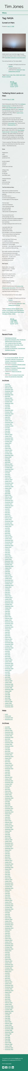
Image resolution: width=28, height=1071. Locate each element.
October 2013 (8, 583)
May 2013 (7, 592)
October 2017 (8, 503)
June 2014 (7, 571)
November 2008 (9, 686)
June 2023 (7, 417)
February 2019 (8, 479)
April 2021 (7, 446)
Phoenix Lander (13, 312)
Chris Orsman (14, 131)
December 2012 (9, 601)
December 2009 (9, 663)
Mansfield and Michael (10, 338)
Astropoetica (11, 123)
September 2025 (9, 394)
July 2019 (7, 472)
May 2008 (7, 696)
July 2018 (7, 490)
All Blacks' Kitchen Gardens (13, 308)
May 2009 (7, 675)
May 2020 (7, 460)
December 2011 (9, 621)
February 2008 (8, 701)
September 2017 (9, 505)
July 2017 (7, 509)
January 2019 (8, 481)
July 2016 (7, 528)
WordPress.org (9, 719)
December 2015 (9, 540)
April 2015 (7, 554)
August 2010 (8, 649)
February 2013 (8, 597)
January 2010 (8, 661)
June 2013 (7, 590)
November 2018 (9, 483)
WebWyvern (17, 1058)
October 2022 (8, 424)
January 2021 (8, 451)
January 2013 (8, 599)
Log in (6, 714)
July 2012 (7, 609)
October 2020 (8, 453)
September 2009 (9, 668)
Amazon (10, 66)
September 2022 (9, 425)
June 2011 (7, 632)
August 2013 (8, 587)
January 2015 (8, 559)
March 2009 (8, 679)
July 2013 (7, 588)
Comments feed (9, 717)
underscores (12, 1060)
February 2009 (8, 680)
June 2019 (7, 474)
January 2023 (8, 420)
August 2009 (8, 670)
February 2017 (8, 517)
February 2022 (8, 434)
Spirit (21, 75)
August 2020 (8, 457)
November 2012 (9, 602)
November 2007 (9, 706)
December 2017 (9, 500)
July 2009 (7, 672)
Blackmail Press (12, 124)
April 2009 (7, 677)
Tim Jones (14, 6)
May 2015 (7, 552)
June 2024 (7, 406)
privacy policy (8, 1063)
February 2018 (8, 497)
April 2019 (7, 476)
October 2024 (8, 401)
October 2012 (8, 604)
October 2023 (8, 412)
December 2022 (9, 422)
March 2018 (8, 495)
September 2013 (9, 585)
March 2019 (8, 477)
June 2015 (7, 550)
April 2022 (7, 432)
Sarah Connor (20, 112)
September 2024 (9, 403)
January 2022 (8, 436)
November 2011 (9, 623)
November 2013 (9, 581)
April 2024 (7, 408)
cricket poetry (10, 310)
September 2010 (9, 647)
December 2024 (9, 399)
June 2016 (7, 529)
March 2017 (8, 516)
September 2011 (9, 627)
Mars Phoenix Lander (11, 107)
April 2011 (7, 635)
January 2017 (8, 519)
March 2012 (8, 616)
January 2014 (8, 578)
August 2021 (8, 443)
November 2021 (9, 439)
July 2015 (7, 549)
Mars (14, 75)
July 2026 (7, 384)
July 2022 (7, 427)
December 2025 (9, 389)
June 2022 (7, 429)
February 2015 (8, 557)
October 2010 (8, 646)
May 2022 (7, 431)
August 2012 (8, 608)
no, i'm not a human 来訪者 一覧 (12, 357)
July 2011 (7, 630)
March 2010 (8, 658)
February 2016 (8, 536)
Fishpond (19, 69)
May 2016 (7, 531)
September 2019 (9, 469)
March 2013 (8, 595)
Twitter (14, 313)
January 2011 (8, 640)
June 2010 (7, 653)
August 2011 (8, 628)
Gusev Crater (9, 75)
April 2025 (7, 396)
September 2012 (9, 606)
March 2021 (8, 448)
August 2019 (8, 471)
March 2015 (8, 555)
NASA (17, 75)
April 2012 (7, 614)
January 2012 (8, 620)
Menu (4, 13)
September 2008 (9, 689)
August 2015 (8, 547)
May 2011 (7, 634)
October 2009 (8, 666)
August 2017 (8, 507)
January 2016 (8, 538)
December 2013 (9, 580)
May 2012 (7, 613)
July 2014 (7, 569)
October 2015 (8, 543)
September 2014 (9, 566)
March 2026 (8, 386)
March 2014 (8, 575)
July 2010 (7, 651)
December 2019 (9, 465)
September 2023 (9, 413)
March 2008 (8, 699)
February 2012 (8, 618)
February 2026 (8, 387)
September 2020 (9, 455)
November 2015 (9, 542)
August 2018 (8, 488)
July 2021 (7, 445)
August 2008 (8, 691)
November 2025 (9, 391)
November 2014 (9, 562)
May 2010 (7, 654)
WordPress (4, 1060)
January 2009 (8, 682)
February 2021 (8, 450)
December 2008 (9, 684)
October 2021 (8, 441)
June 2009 (7, 673)
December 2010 (9, 642)
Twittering (20, 109)
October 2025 (8, 393)
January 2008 (8, 703)
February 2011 (8, 639)
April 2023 (7, 419)
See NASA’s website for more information (15, 57)
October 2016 (8, 523)
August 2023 (8, 415)
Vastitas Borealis (6, 109)
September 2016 (9, 524)
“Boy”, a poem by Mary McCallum (13, 343)
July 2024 (7, 405)
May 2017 (7, 512)
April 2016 (7, 533)
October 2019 (8, 467)
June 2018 (7, 491)
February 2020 (8, 464)
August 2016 (8, 526)
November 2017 (9, 502)
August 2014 (8, 568)
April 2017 (7, 514)
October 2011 (8, 625)
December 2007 (9, 705)
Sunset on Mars (8, 23)
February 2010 (8, 660)
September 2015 (9, 545)
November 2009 (9, 665)
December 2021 (9, 438)
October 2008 (8, 687)
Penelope (7, 368)
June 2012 (7, 611)
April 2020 (7, 462)
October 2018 (8, 484)
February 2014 (8, 576)
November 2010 (9, 644)
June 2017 (7, 510)
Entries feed (8, 716)
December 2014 (9, 561)
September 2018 (9, 486)
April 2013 (7, 594)
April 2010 (7, 656)
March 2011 (8, 637)
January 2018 (8, 498)
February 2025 (8, 398)
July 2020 (7, 458)
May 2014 (7, 573)
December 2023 (9, 410)
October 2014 (8, 564)
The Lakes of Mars (6, 313)
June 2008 (7, 694)
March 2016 (8, 535)
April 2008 (7, 698)
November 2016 (9, 521)
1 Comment (8, 76)
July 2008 (7, 692)
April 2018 (7, 493)
